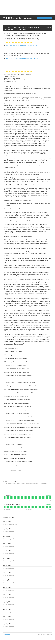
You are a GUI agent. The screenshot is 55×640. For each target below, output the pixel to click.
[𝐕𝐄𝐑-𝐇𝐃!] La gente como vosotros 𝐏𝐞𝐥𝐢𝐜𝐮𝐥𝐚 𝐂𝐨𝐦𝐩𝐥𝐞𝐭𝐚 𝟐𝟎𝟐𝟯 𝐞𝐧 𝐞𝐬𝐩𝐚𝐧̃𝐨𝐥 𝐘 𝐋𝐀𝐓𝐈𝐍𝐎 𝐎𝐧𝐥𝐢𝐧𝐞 (21, 28)
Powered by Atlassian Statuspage (44, 634)
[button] (44, 18)
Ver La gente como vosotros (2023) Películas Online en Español (22, 45)
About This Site (10, 481)
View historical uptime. (47, 492)
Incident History (7, 634)
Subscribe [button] (48, 27)
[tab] (4, 497)
